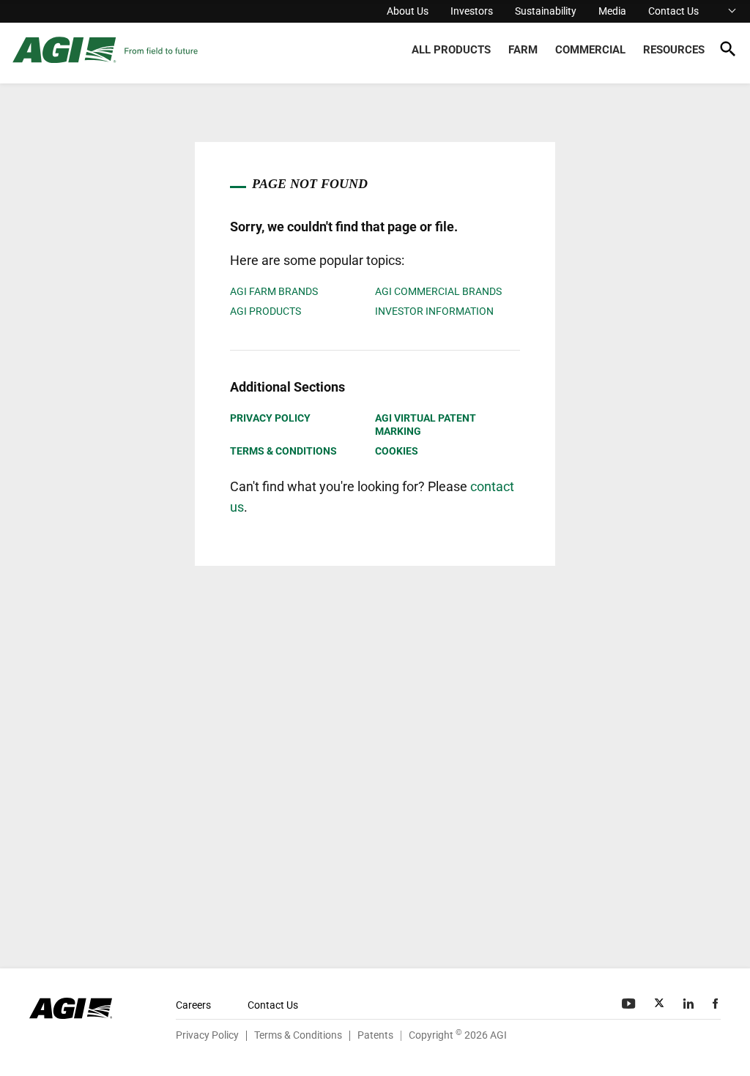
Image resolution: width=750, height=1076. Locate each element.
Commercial (590, 49)
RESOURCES (674, 49)
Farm (523, 49)
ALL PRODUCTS (451, 49)
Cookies (396, 451)
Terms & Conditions (283, 451)
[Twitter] (660, 1003)
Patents (375, 1035)
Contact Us (673, 11)
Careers (193, 1005)
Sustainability (545, 11)
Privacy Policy (270, 418)
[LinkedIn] (690, 1003)
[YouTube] (630, 1003)
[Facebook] (717, 1003)
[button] (727, 51)
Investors (471, 11)
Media (612, 11)
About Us (407, 11)
